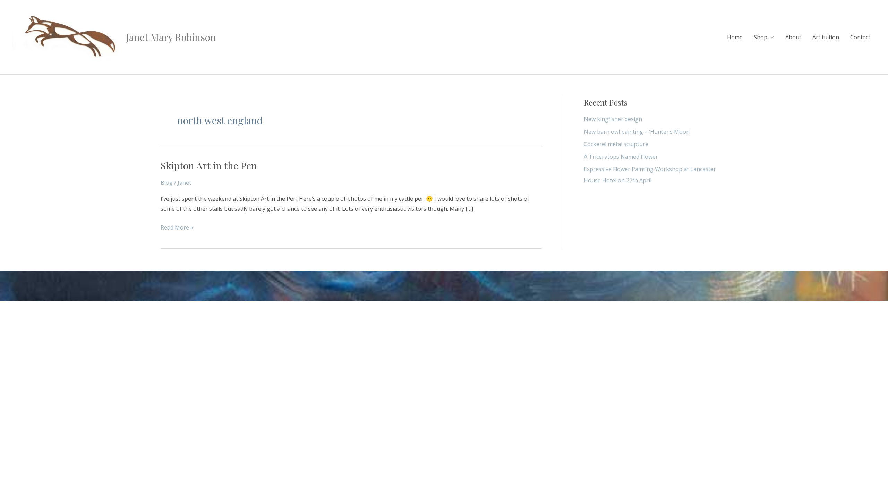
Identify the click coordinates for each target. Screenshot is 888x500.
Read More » (177, 227)
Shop (760, 37)
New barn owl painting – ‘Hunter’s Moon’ (637, 131)
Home (735, 37)
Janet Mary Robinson (171, 37)
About (793, 37)
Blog (167, 182)
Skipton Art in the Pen (209, 165)
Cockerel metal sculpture (616, 144)
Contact (860, 37)
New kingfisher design (613, 119)
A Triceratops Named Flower (621, 156)
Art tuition (825, 37)
